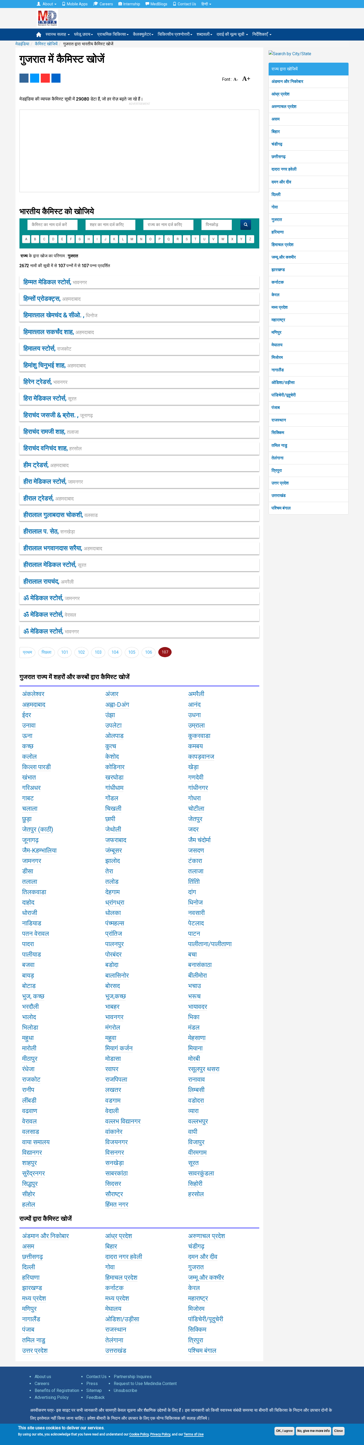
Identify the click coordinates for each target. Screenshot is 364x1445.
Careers (106, 4)
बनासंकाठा (200, 965)
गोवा (275, 207)
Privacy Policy (160, 1434)
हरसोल (196, 1194)
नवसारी (196, 913)
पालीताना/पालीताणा (210, 944)
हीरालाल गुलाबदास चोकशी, (60, 515)
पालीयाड (31, 954)
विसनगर (114, 1152)
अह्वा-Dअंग (117, 704)
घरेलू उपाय (82, 34)
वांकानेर (113, 1131)
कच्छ (27, 746)
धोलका (113, 913)
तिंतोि (194, 881)
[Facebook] (24, 78)
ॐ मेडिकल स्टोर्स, (51, 598)
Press (92, 1383)
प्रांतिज (113, 933)
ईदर (26, 715)
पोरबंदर (113, 954)
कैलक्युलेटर (142, 34)
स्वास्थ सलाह (56, 34)
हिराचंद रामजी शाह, (51, 431)
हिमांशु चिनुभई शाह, (54, 365)
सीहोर (28, 1194)
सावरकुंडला (201, 1173)
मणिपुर (276, 332)
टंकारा (195, 861)
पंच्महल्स (114, 923)
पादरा (28, 944)
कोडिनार (114, 767)
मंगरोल (112, 1027)
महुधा (28, 1038)
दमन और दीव (281, 181)
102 (81, 652)
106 (148, 652)
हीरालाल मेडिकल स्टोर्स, (54, 564)
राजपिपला (116, 1079)
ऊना (27, 736)
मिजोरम (277, 357)
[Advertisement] (137, 150)
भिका (193, 1017)
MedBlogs (159, 4)
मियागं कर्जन (119, 1048)
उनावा (28, 725)
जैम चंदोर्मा (199, 840)
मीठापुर (29, 1058)
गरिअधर (31, 788)
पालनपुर (114, 944)
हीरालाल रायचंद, (48, 581)
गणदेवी (195, 777)
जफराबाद (115, 840)
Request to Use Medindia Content (145, 1383)
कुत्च (110, 746)
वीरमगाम (197, 1152)
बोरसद (112, 986)
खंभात (29, 777)
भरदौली (30, 1006)
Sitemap (94, 1390)
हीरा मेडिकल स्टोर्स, (53, 481)
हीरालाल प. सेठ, (49, 531)
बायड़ (28, 975)
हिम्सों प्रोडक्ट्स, (52, 298)
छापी (110, 819)
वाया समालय (36, 1142)
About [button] (48, 4)
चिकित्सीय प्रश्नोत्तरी (174, 34)
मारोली (29, 1048)
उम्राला (196, 725)
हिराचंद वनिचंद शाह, (52, 448)
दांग (192, 892)
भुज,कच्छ (115, 996)
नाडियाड (31, 923)
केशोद (112, 756)
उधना (194, 715)
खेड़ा (193, 767)
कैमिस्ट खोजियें (46, 43)
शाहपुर (29, 1163)
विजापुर (196, 1142)
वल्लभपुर (198, 1121)
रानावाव (196, 1079)
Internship (131, 4)
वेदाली (112, 1111)
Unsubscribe (125, 1390)
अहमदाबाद (33, 704)
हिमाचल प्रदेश (282, 244)
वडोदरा (196, 1100)
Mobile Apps (77, 4)
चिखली (113, 808)
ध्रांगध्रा (114, 902)
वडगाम (112, 1100)
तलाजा (195, 871)
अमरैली (196, 694)
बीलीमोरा (197, 975)
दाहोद (28, 902)
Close (338, 1431)
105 (131, 652)
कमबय (195, 746)
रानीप (28, 1090)
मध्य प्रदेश (280, 307)
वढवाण (29, 1111)
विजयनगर (116, 1142)
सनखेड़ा (114, 1163)
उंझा (110, 715)
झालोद (112, 861)
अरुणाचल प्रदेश (284, 106)
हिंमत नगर (116, 1204)
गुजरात (277, 219)
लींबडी (29, 1100)
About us (43, 1376)
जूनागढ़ (30, 840)
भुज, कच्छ (33, 996)
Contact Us (187, 4)
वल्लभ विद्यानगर (122, 1121)
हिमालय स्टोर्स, (47, 348)
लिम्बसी (196, 1090)
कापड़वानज (201, 756)
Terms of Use (194, 1434)
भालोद (29, 1017)
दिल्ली (276, 194)
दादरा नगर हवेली (284, 169)
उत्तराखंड (279, 495)
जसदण (196, 850)
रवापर (111, 1069)
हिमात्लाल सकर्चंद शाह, (58, 332)
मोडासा (113, 1058)
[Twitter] (34, 78)
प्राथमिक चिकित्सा (111, 34)
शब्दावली (203, 34)
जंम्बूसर (113, 850)
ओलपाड (114, 736)
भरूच (194, 996)
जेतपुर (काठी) (37, 829)
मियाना (195, 1048)
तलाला (29, 881)
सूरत (193, 1163)
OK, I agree (284, 1431)
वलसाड (30, 1131)
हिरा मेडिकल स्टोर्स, (49, 398)
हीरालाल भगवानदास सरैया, (62, 548)
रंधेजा (28, 1069)
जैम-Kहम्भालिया (39, 850)
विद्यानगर (32, 1152)
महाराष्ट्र (278, 319)
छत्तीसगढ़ (279, 156)
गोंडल (111, 798)
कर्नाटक (278, 282)
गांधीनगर (198, 788)
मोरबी (194, 1058)
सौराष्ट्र (114, 1194)
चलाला (29, 808)
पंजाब (276, 407)
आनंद (194, 704)
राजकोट (31, 1079)
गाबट (28, 798)
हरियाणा (278, 232)
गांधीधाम (114, 788)
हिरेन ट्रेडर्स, (45, 382)
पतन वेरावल (35, 933)
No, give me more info (313, 1431)
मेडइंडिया (22, 43)
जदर (193, 829)
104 (115, 652)
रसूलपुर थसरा (203, 1069)
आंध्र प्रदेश (280, 94)
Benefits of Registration (57, 1390)
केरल (276, 294)
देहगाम (112, 892)
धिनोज (195, 902)
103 (98, 652)
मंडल (194, 1027)
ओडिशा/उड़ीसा (283, 382)
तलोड (112, 881)
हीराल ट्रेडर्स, (48, 498)
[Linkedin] (55, 78)
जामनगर (31, 861)
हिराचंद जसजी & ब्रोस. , (58, 415)
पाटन (194, 933)
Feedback (95, 1397)
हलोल (28, 1204)
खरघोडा (114, 777)
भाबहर (112, 1006)
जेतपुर (195, 819)
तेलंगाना (278, 457)
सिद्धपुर (30, 1183)
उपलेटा (113, 725)
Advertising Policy (52, 1397)
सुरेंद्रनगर (33, 1173)
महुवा (110, 1038)
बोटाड (29, 986)
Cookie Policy (139, 1434)
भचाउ (194, 986)
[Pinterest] (45, 78)
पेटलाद (196, 923)
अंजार (111, 694)
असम (276, 119)
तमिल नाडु (279, 445)
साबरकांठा (116, 1173)
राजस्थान (279, 420)
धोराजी (29, 913)
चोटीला (196, 808)
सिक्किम (278, 432)
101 (64, 652)
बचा (192, 954)
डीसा (27, 871)
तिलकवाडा (34, 892)
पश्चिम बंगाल (281, 508)
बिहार (276, 131)
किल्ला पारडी (36, 767)
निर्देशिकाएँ (260, 34)
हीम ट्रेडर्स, (46, 465)
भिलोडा (30, 1027)
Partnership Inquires (133, 1376)
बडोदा (111, 965)
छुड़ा (26, 819)
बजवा (28, 965)
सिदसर (113, 1183)
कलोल (29, 756)
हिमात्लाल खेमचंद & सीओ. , (60, 315)
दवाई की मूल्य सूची (231, 34)
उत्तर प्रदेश (280, 482)
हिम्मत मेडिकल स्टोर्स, (55, 282)
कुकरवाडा (199, 736)
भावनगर (114, 1017)
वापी (192, 1131)
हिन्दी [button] (205, 4)
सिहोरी (195, 1183)
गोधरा (194, 798)
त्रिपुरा (277, 470)
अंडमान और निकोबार (287, 81)
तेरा (109, 871)
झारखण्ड (278, 269)
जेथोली (113, 829)
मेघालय (277, 344)
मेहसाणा (196, 1038)
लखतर (113, 1090)
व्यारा (193, 1111)
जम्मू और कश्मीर (284, 257)
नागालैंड (278, 369)
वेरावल (29, 1121)
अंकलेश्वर (33, 694)
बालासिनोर (117, 975)
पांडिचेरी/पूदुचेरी (284, 395)
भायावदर (197, 1006)
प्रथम (27, 652)
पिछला (46, 652)
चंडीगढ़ (277, 144)
